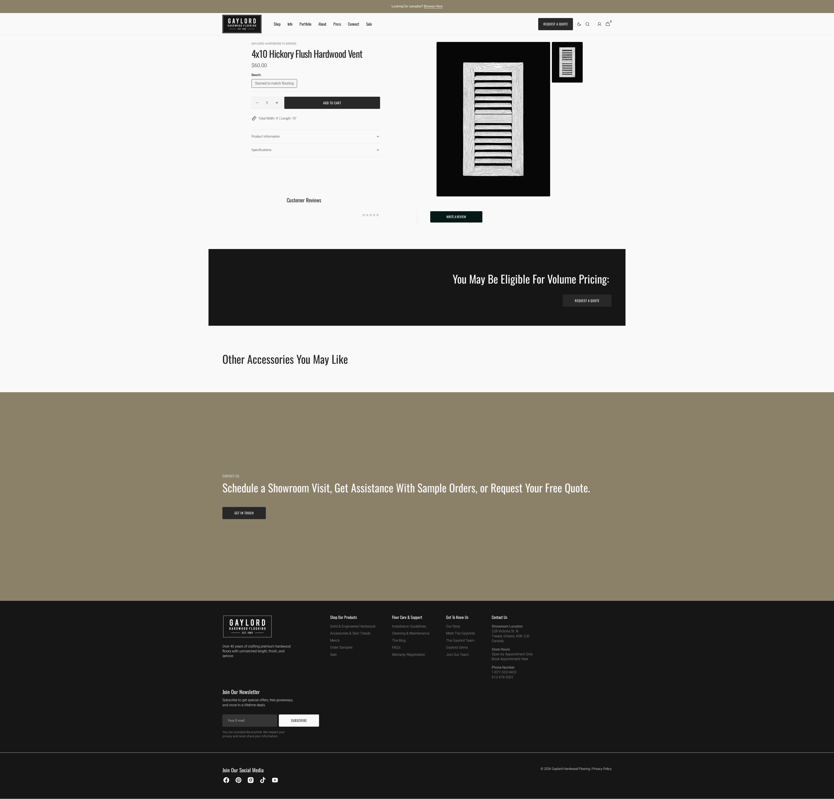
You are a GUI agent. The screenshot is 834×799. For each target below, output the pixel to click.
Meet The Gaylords (460, 633)
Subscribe (299, 720)
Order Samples (341, 647)
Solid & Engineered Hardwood (352, 626)
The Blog (399, 640)
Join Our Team (457, 655)
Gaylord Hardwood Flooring (571, 769)
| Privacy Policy (601, 769)
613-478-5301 (502, 677)
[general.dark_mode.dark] (579, 24)
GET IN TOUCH (244, 512)
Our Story (453, 626)
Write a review (456, 216)
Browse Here (433, 6)
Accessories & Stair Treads (350, 633)
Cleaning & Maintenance (410, 633)
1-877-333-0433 (504, 672)
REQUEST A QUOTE (587, 300)
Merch (335, 640)
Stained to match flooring (274, 84)
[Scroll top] (828, 793)
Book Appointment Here (510, 659)
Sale (333, 655)
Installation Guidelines (409, 626)
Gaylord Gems (457, 647)
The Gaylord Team (460, 640)
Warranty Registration (408, 655)
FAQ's (396, 647)
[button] (587, 24)
